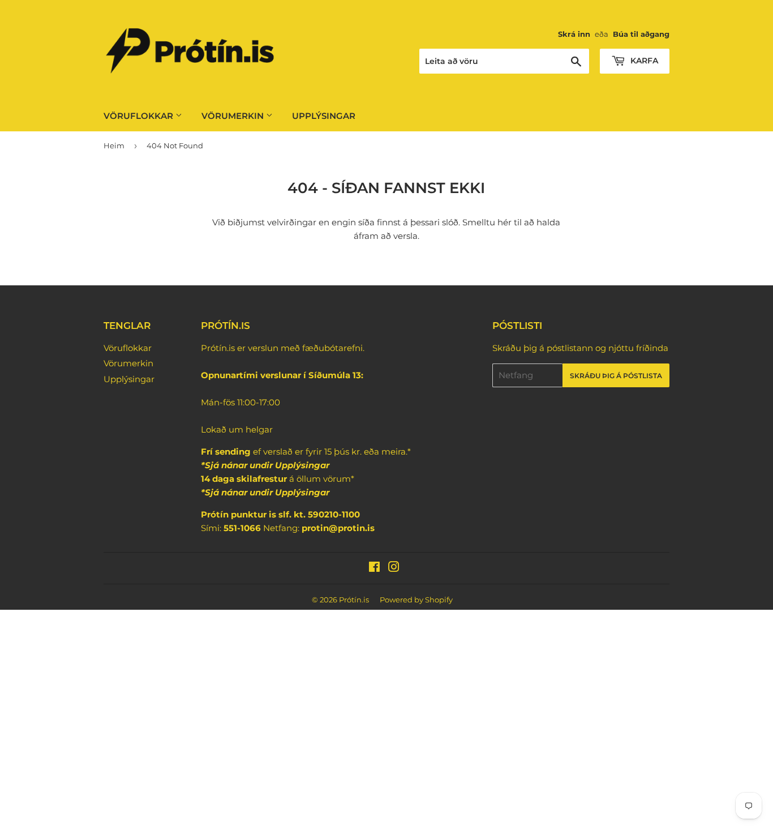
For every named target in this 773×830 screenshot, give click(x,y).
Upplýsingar (323, 115)
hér (504, 222)
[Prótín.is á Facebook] (374, 568)
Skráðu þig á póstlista (616, 375)
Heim (114, 145)
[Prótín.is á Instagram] (394, 568)
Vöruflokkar (139, 115)
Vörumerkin (233, 115)
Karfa (643, 60)
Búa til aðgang (641, 34)
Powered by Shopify (416, 599)
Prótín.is (354, 599)
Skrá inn (574, 34)
